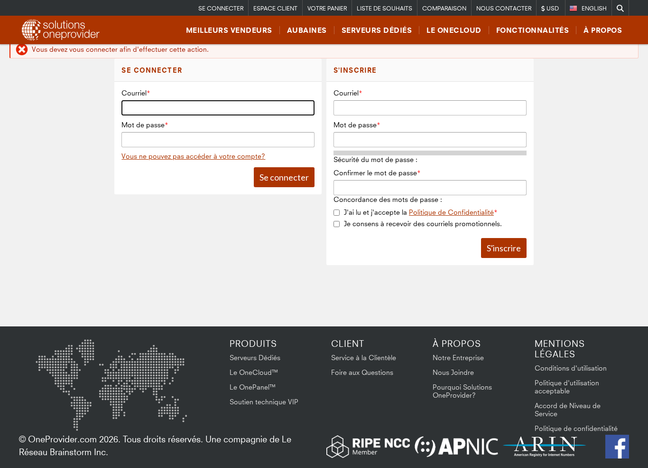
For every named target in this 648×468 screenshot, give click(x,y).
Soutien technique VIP (264, 402)
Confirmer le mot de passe (375, 173)
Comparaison (444, 8)
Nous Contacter (503, 8)
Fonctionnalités (532, 30)
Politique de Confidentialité (451, 212)
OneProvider (62, 30)
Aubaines (307, 30)
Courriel (134, 93)
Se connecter (220, 8)
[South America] (60, 414)
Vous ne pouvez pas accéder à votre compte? (193, 156)
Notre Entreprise (458, 357)
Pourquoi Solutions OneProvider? (462, 391)
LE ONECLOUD (453, 30)
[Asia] (159, 364)
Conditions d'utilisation (571, 368)
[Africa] (117, 408)
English (594, 8)
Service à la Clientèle (363, 357)
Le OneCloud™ (254, 372)
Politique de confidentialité (576, 428)
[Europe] (111, 360)
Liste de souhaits (384, 8)
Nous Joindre (453, 372)
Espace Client (275, 8)
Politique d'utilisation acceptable (567, 387)
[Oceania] (172, 412)
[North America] (60, 366)
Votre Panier (327, 8)
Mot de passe (143, 125)
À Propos (602, 30)
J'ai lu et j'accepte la (419, 212)
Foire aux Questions (362, 372)
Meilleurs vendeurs (229, 30)
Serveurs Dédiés (377, 30)
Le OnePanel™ (253, 387)
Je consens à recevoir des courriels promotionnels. (423, 224)
